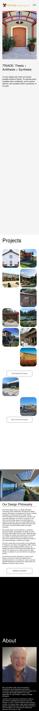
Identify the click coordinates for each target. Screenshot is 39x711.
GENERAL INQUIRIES (19, 571)
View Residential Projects (20, 373)
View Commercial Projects (19, 419)
